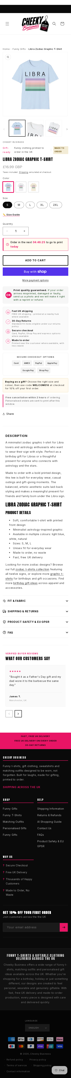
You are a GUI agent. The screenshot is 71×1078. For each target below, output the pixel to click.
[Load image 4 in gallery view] (35, 128)
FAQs (40, 834)
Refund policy (15, 1059)
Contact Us (44, 828)
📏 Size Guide (11, 214)
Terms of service (17, 1065)
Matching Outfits (13, 821)
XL (42, 204)
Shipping (23, 172)
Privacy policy (37, 1059)
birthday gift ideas (25, 583)
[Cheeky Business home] (35, 23)
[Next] (18, 713)
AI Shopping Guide (49, 821)
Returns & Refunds (49, 815)
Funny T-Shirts (12, 815)
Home (6, 49)
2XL (55, 204)
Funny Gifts (19, 49)
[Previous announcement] (7, 9)
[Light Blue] (8, 187)
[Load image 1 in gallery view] (17, 128)
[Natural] (33, 187)
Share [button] (10, 413)
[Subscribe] (64, 927)
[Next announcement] (64, 9)
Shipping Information (50, 808)
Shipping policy (42, 1065)
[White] (20, 187)
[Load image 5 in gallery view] (54, 128)
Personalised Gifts (15, 828)
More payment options (35, 280)
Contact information (18, 1071)
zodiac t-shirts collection (32, 569)
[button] (7, 24)
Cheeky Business (40, 1053)
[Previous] (9, 713)
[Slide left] (4, 129)
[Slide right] (67, 129)
